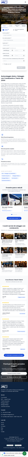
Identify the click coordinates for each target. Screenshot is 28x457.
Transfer (4, 25)
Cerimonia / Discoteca (24, 26)
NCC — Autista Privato (5, 399)
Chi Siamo (3, 426)
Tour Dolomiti (14, 178)
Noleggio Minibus (5, 178)
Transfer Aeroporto (6, 175)
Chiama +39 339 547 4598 (15, 377)
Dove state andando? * (7, 38)
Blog (2, 428)
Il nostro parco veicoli (13, 218)
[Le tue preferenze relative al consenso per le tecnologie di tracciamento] (2, 454)
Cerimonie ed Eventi (6, 180)
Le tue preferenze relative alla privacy (14, 453)
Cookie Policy (18, 445)
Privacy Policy (10, 445)
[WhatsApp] (24, 453)
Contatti (2, 431)
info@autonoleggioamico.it (8, 414)
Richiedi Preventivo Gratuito (14, 373)
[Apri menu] (25, 2)
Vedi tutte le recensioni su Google (15, 355)
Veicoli (2, 424)
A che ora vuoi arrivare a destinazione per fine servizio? (13, 58)
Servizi (2, 422)
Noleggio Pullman (16, 175)
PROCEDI (20, 67)
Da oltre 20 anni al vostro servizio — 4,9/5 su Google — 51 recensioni (16, 21)
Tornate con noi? (7, 64)
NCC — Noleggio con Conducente (8, 173)
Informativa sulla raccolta (8, 455)
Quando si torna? (6, 53)
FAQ (2, 429)
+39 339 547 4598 (6, 412)
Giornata (10, 25)
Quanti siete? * (5, 43)
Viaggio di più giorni (17, 26)
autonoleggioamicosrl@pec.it (15, 440)
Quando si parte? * (9, 48)
